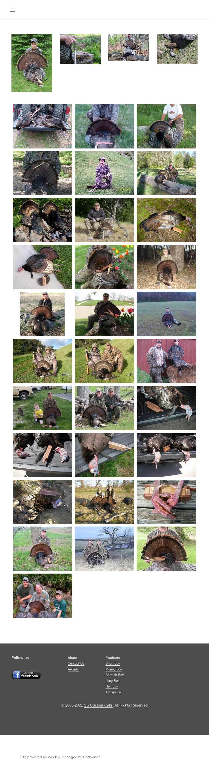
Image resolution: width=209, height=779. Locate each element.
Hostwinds (91, 757)
